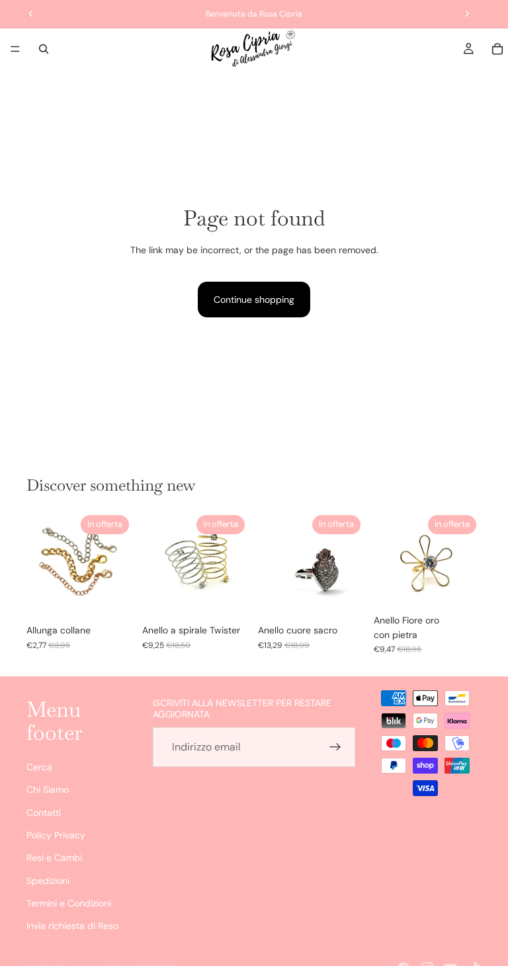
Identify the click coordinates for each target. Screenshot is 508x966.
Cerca (39, 767)
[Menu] (15, 49)
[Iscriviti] (335, 747)
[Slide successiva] (119, 564)
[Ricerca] (43, 48)
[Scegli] (114, 597)
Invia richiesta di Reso (72, 926)
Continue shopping (254, 299)
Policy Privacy (55, 835)
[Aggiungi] (345, 597)
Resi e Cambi (54, 858)
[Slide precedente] (41, 564)
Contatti (43, 813)
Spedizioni (47, 881)
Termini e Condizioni (68, 904)
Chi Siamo (47, 790)
